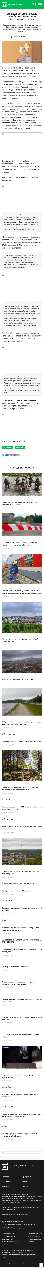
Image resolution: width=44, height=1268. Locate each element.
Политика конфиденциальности (10, 1263)
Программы (27, 1177)
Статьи (25, 1186)
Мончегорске (14, 87)
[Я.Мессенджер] (3, 455)
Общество (20, 447)
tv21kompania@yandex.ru (10, 1241)
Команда (25, 1182)
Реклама (5, 1186)
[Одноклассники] (9, 455)
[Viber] (15, 455)
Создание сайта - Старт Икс (28, 1263)
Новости (5, 1177)
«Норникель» (7, 447)
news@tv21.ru (32, 1241)
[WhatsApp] (18, 455)
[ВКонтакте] (6, 455)
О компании (7, 1182)
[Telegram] (12, 455)
